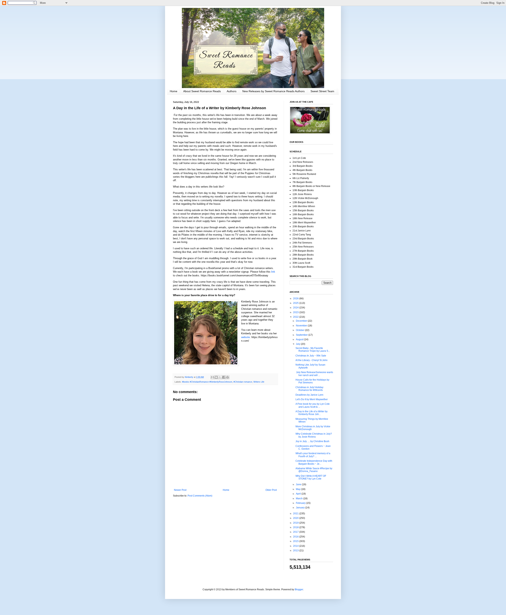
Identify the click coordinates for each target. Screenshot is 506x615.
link (273, 271)
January (300, 507)
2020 (296, 518)
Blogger (299, 589)
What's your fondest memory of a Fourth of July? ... (312, 455)
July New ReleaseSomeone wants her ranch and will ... (314, 373)
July (298, 344)
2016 (296, 536)
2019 (296, 522)
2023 (296, 312)
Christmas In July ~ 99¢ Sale (310, 355)
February (301, 503)
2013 (296, 550)
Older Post (271, 490)
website (245, 337)
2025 (296, 303)
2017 (296, 532)
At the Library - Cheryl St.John (311, 360)
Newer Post (180, 490)
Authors (231, 91)
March (299, 498)
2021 (296, 513)
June (299, 484)
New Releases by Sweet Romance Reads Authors (273, 91)
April (298, 493)
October (300, 330)
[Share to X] (220, 377)
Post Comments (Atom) (200, 495)
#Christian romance (242, 382)
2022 (296, 317)
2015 (296, 541)
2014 (296, 546)
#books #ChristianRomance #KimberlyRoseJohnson (207, 382)
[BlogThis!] (216, 377)
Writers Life (258, 382)
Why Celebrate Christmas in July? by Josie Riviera (313, 435)
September (302, 335)
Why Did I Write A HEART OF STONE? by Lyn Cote (310, 477)
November (302, 325)
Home (173, 91)
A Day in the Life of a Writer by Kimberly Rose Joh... (311, 413)
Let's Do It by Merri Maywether (311, 399)
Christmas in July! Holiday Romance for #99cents (309, 388)
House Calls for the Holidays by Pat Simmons (312, 381)
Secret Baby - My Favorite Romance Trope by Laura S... (312, 349)
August (300, 339)
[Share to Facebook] (224, 377)
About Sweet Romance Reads (202, 91)
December (302, 320)
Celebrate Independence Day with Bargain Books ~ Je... (313, 462)
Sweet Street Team (322, 91)
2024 (296, 307)
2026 (296, 298)
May (298, 489)
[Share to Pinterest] (227, 377)
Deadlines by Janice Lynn (309, 394)
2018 (296, 527)
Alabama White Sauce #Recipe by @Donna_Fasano (313, 470)
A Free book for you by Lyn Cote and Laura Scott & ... (312, 405)
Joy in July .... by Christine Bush (312, 441)
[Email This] (212, 377)
